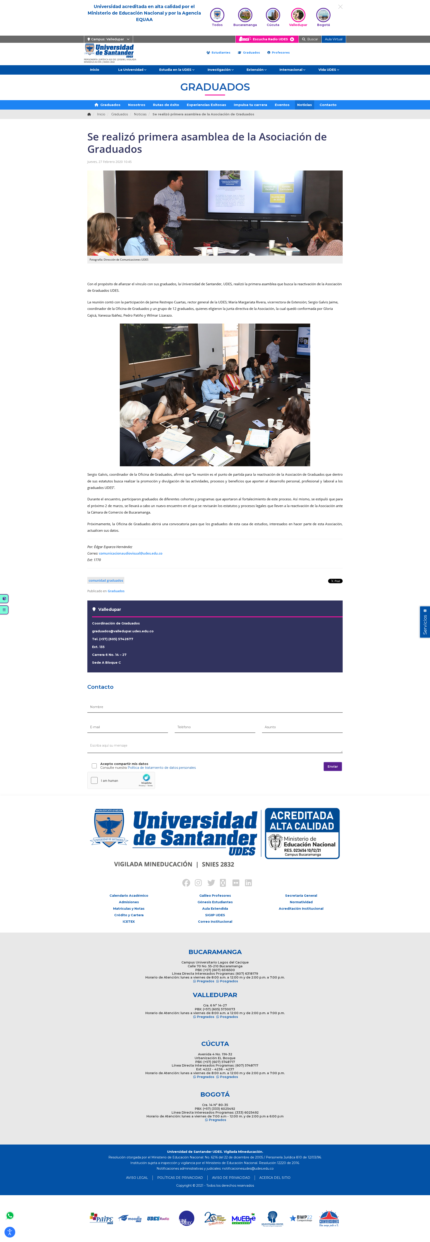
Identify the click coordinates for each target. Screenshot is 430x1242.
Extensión (255, 70)
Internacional (291, 70)
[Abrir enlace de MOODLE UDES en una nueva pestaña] (130, 1218)
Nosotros (136, 105)
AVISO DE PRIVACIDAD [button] (231, 1178)
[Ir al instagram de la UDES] (196, 883)
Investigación (219, 70)
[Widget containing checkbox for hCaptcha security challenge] (121, 780)
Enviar (333, 767)
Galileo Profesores (215, 895)
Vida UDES (327, 70)
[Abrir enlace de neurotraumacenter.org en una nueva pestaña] (272, 1218)
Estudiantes (220, 52)
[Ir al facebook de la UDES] (183, 883)
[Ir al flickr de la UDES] (234, 883)
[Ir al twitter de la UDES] (209, 883)
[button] (9, 1232)
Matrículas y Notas (128, 908)
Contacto (328, 105)
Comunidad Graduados (106, 580)
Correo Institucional (215, 921)
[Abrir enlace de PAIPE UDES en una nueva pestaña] (101, 1218)
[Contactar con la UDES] (9, 1215)
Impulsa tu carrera (250, 105)
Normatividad (301, 902)
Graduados (251, 52)
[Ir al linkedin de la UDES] (246, 883)
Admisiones (129, 902)
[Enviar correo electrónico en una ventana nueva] (248, 1168)
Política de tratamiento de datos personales (162, 768)
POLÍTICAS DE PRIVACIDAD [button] (180, 1178)
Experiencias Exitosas (206, 105)
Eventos (282, 105)
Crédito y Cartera (129, 915)
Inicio (94, 70)
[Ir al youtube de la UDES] (221, 883)
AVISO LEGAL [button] (137, 1178)
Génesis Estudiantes (215, 902)
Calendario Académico (129, 895)
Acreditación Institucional (301, 908)
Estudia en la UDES (175, 70)
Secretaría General (301, 895)
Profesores (280, 52)
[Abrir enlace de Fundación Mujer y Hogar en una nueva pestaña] (215, 1218)
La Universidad (130, 70)
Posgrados (229, 981)
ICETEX (129, 921)
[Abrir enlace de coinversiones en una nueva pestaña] (329, 1218)
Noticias (304, 105)
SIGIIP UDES (215, 915)
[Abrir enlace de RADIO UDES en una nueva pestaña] (158, 1218)
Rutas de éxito (166, 105)
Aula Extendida (215, 908)
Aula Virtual (333, 39)
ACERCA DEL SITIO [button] (274, 1178)
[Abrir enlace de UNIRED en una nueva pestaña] (187, 1218)
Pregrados (205, 981)
